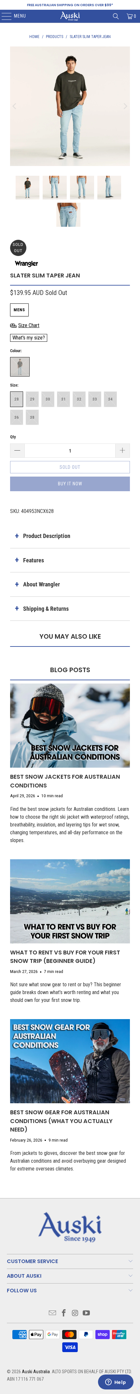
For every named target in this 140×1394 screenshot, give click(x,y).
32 (79, 399)
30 (48, 399)
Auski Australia (36, 1371)
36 (16, 417)
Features (33, 560)
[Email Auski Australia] (53, 1314)
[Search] (116, 16)
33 (94, 399)
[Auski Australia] (70, 16)
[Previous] (15, 106)
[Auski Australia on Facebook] (64, 1314)
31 (63, 399)
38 (32, 417)
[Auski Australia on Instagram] (75, 1314)
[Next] (125, 106)
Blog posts (70, 669)
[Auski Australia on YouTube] (86, 1314)
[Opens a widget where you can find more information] (115, 1383)
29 (32, 399)
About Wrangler (41, 584)
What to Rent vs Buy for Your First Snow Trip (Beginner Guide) (65, 957)
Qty (13, 436)
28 (16, 399)
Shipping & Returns (46, 608)
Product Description (46, 535)
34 (110, 399)
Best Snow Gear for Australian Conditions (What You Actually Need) (61, 1120)
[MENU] (3, 16)
